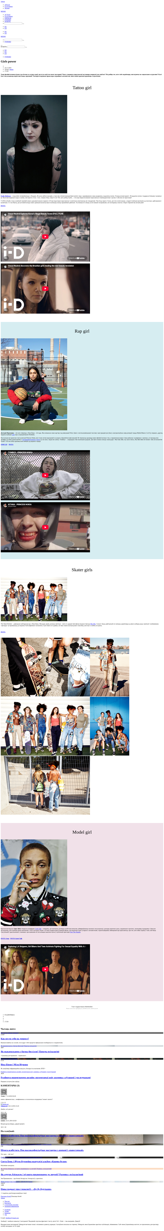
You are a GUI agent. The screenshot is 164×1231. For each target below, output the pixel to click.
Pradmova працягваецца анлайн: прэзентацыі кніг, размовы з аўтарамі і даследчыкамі (28, 1072)
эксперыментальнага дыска (31, 439)
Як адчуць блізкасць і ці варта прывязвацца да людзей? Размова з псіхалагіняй (26, 1169)
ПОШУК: (8, 21)
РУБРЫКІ (8, 20)
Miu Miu (93, 624)
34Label (7, 8)
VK (6, 1215)
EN (6, 28)
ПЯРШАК (8, 18)
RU (6, 26)
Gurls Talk (38, 929)
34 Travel (7, 14)
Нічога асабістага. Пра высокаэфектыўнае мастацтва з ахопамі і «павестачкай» (42, 1135)
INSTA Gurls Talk (16, 938)
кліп (13, 434)
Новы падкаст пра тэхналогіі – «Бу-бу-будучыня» (17, 1181)
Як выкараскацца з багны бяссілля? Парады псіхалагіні (19, 1046)
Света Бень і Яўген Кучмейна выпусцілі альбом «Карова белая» (21, 1157)
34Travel (7, 5)
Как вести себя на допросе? (10, 1033)
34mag (3, 1)
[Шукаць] (23, 23)
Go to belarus (9, 6)
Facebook (7, 1209)
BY (6, 50)
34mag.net (4, 1106)
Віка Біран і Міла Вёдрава (9, 1059)
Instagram (7, 1213)
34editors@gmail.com (12, 1218)
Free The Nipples (75, 932)
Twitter (7, 1211)
